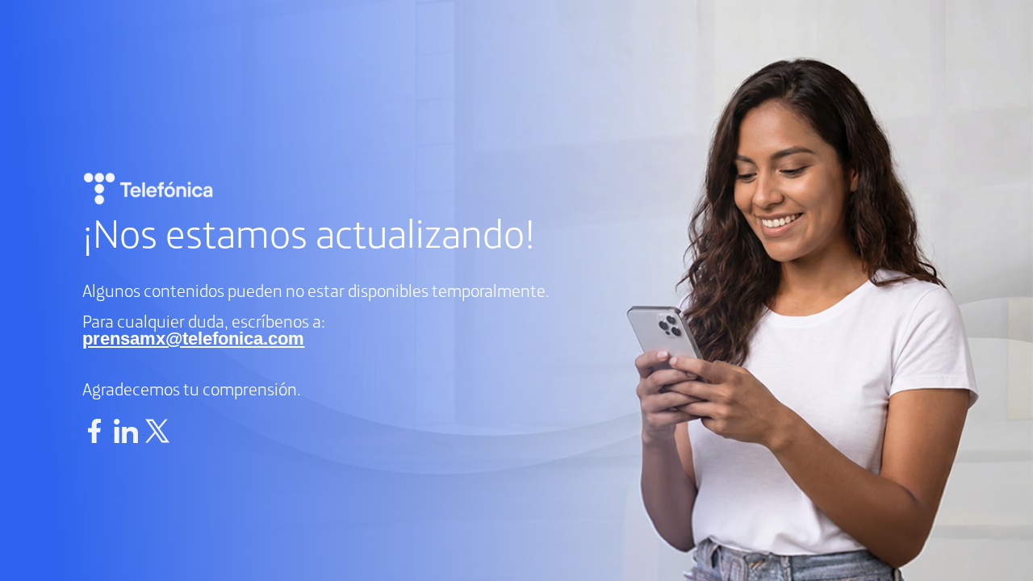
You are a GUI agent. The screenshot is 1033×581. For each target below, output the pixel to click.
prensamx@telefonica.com (193, 338)
